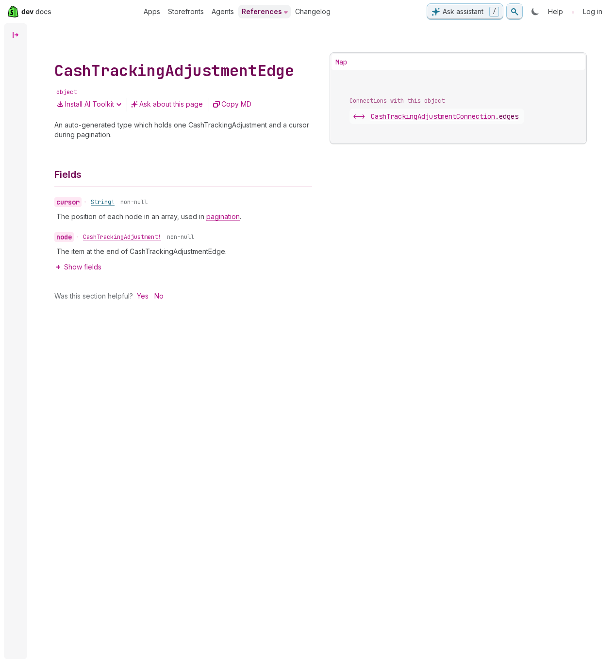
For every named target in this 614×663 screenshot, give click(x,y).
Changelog (313, 11)
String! (103, 202)
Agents (223, 11)
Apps (152, 11)
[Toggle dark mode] (535, 11)
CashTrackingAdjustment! (122, 237)
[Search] (514, 11)
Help (555, 11)
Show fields (82, 267)
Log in (592, 11)
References (262, 11)
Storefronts (186, 11)
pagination (223, 216)
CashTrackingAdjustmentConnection (444, 116)
